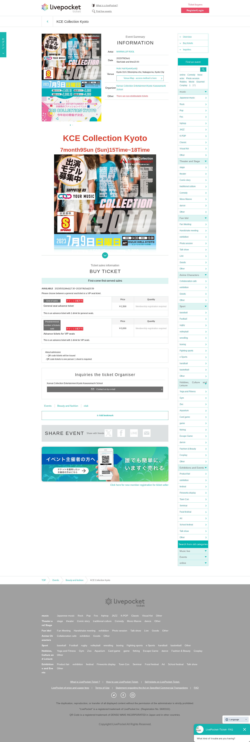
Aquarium (184, 410)
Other (182, 155)
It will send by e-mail (147, 433)
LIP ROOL (129, 52)
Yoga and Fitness (188, 391)
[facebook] (125, 695)
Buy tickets (188, 43)
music (183, 91)
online (182, 75)
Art (181, 518)
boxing (183, 344)
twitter (108, 433)
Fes (181, 117)
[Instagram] (134, 695)
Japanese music (187, 98)
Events (183, 557)
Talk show (184, 249)
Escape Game (186, 436)
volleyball (184, 331)
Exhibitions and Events (192, 467)
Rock (182, 104)
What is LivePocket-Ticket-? (85, 681)
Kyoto (134, 68)
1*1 (194, 85)
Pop (181, 110)
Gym (182, 398)
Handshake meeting (189, 230)
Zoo (181, 404)
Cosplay (183, 85)
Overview (187, 37)
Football (183, 319)
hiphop (183, 123)
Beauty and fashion (67, 405)
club (86, 405)
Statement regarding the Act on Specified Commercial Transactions (152, 687)
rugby (182, 325)
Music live (185, 551)
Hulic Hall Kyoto (123, 68)
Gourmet (200, 82)
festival (183, 486)
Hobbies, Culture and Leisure (48, 654)
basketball (184, 370)
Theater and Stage (190, 161)
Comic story (185, 180)
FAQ (196, 687)
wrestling (184, 338)
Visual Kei (184, 148)
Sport (182, 306)
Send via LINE (134, 433)
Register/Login (195, 10)
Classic (183, 142)
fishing (183, 430)
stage (182, 167)
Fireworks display (188, 493)
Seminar (183, 505)
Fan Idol (184, 218)
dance (182, 205)
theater (183, 174)
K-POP (183, 136)
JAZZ (182, 129)
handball (184, 363)
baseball (184, 312)
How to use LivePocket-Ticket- (122, 681)
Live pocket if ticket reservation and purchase (61, 8)
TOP (44, 580)
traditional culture (188, 186)
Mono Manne (186, 199)
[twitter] (115, 695)
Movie (191, 82)
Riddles (183, 82)
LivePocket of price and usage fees (70, 687)
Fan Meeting (185, 224)
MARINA (120, 52)
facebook (121, 433)
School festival (186, 524)
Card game (185, 417)
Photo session (192, 78)
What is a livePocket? (107, 5)
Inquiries (187, 49)
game (182, 423)
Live (182, 256)
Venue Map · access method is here (140, 78)
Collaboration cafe (188, 281)
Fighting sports (186, 350)
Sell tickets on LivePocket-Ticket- (162, 681)
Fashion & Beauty (188, 449)
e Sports (183, 357)
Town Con (184, 499)
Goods (183, 262)
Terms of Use (102, 687)
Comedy (191, 75)
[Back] (47, 21)
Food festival (185, 512)
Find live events (104, 11)
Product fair (185, 474)
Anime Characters (189, 275)
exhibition (184, 237)
